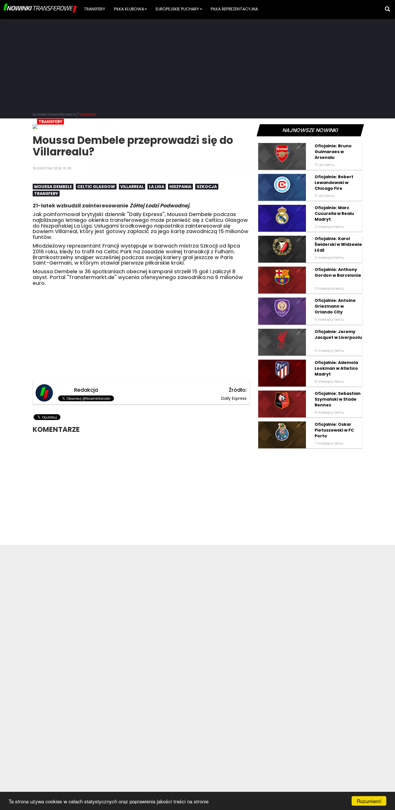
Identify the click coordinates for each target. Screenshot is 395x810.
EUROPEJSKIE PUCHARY (177, 9)
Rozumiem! (369, 801)
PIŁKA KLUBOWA (129, 9)
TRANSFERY (94, 9)
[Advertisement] (197, 63)
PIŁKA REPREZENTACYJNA (234, 9)
